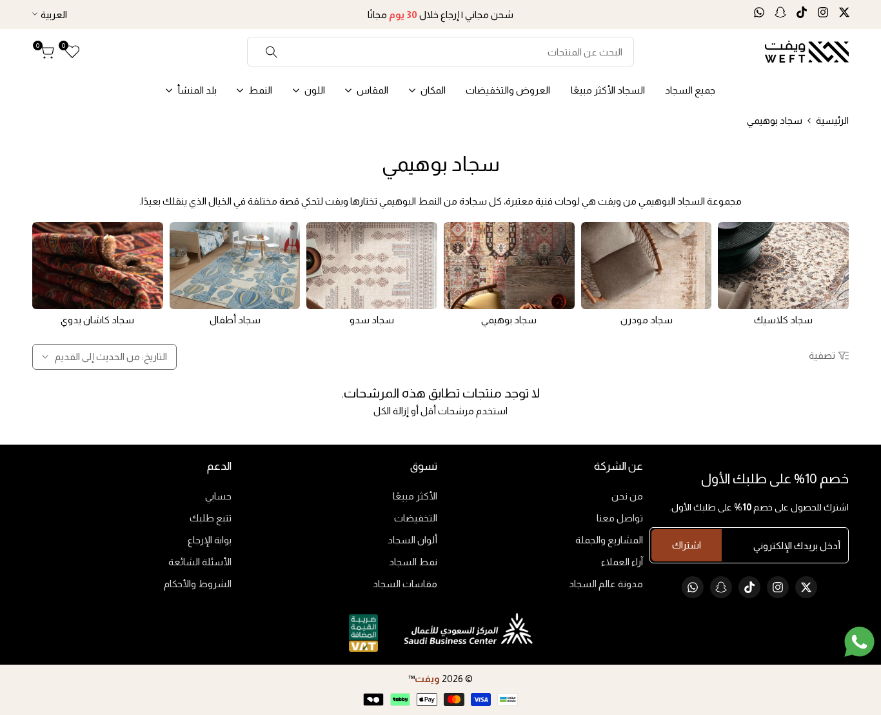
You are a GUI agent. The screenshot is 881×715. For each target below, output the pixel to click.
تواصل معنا (620, 517)
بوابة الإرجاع (210, 539)
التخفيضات (415, 517)
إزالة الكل (391, 410)
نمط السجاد (413, 561)
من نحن (627, 495)
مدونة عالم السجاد (606, 583)
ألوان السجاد (412, 539)
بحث (272, 52)
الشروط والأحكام (198, 583)
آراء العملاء (622, 561)
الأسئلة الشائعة (200, 561)
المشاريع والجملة (609, 539)
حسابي (218, 495)
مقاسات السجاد (405, 583)
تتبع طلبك (211, 517)
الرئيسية (832, 120)
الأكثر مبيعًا (415, 495)
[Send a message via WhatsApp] (859, 642)
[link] (783, 265)
